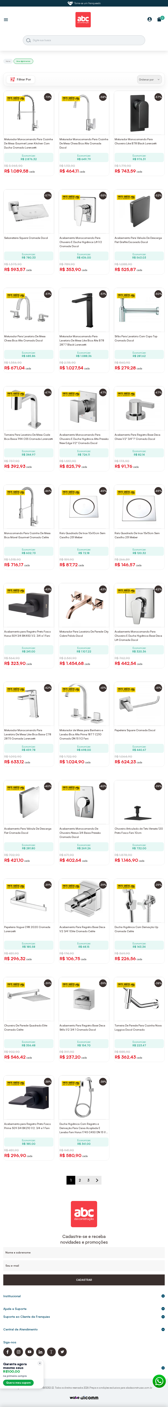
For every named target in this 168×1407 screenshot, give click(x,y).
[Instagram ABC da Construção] (18, 1355)
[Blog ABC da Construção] (51, 1355)
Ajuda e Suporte (14, 1309)
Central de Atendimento (20, 1329)
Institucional (12, 1296)
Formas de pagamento (19, 1368)
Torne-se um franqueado (87, 3)
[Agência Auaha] (89, 1398)
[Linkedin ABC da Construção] (40, 1355)
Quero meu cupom (18, 1382)
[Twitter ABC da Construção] (62, 1355)
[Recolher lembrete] (39, 1363)
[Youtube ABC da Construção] (29, 1355)
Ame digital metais (23, 61)
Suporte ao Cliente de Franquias (26, 1316)
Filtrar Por (24, 79)
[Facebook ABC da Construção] (7, 1355)
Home (8, 61)
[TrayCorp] (74, 1398)
